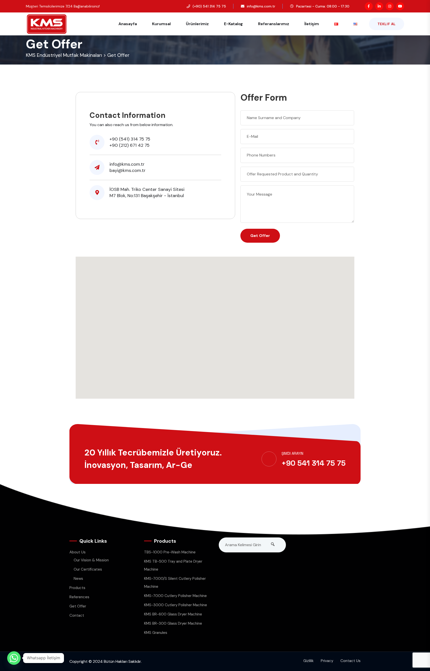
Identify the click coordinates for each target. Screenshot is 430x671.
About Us (77, 552)
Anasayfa (127, 23)
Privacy (327, 660)
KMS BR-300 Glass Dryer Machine (173, 623)
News (78, 578)
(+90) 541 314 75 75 (209, 6)
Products (77, 587)
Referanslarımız (273, 23)
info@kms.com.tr (261, 6)
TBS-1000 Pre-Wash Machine (170, 552)
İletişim (311, 23)
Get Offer (77, 606)
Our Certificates (88, 569)
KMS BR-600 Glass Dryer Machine (173, 614)
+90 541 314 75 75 (313, 463)
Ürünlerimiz (197, 23)
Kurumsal (161, 23)
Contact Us (350, 660)
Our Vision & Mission (91, 560)
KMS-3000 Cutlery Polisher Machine (175, 604)
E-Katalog (233, 23)
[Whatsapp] (14, 658)
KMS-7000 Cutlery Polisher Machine (175, 595)
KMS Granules (155, 632)
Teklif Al (386, 24)
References (79, 597)
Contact (76, 615)
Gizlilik (308, 660)
